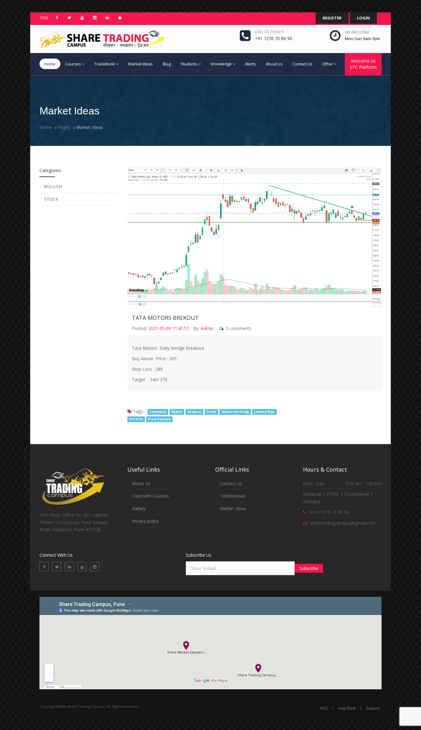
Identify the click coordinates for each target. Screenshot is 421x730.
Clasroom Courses (150, 496)
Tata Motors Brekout (165, 317)
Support (373, 708)
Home (49, 64)
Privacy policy (145, 521)
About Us (274, 64)
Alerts (250, 64)
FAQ (44, 17)
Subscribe (308, 568)
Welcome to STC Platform (363, 64)
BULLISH (53, 186)
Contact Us (302, 64)
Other (327, 64)
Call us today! (269, 32)
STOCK (51, 199)
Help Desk (347, 708)
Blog (167, 64)
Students (189, 64)
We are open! (357, 32)
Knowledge (221, 64)
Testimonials (233, 496)
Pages (64, 127)
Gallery (138, 508)
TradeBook (104, 64)
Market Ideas (140, 64)
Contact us (231, 483)
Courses (73, 64)
